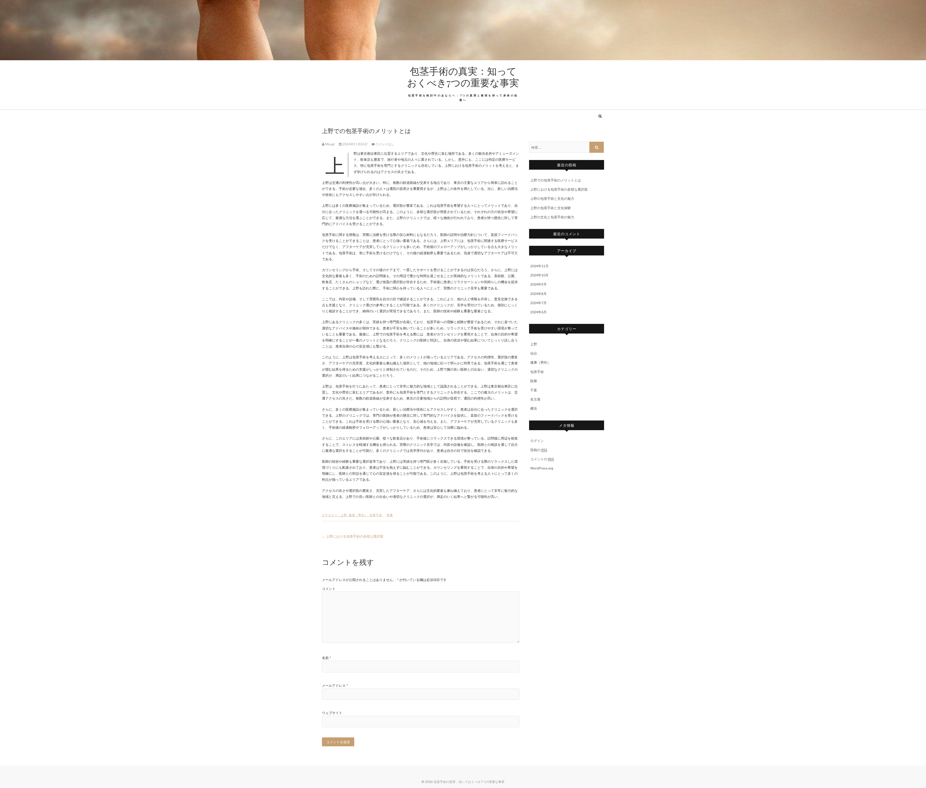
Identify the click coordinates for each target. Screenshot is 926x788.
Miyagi (329, 144)
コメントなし (384, 144)
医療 (390, 514)
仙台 (533, 353)
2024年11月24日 (355, 144)
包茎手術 (376, 514)
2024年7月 (538, 303)
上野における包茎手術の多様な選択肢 (352, 536)
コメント (328, 589)
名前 (326, 658)
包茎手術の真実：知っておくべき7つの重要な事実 (463, 76)
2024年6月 (538, 312)
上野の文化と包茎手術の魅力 (552, 217)
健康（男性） (358, 514)
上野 (344, 514)
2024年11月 (539, 266)
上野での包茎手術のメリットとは (555, 180)
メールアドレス (335, 685)
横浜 (533, 408)
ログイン (537, 441)
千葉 (533, 390)
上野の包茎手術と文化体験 (550, 208)
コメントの (542, 459)
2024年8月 (538, 294)
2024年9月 (538, 284)
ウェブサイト (332, 713)
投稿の (538, 450)
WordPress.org (541, 468)
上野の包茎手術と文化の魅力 (552, 198)
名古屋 (535, 399)
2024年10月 (539, 275)
